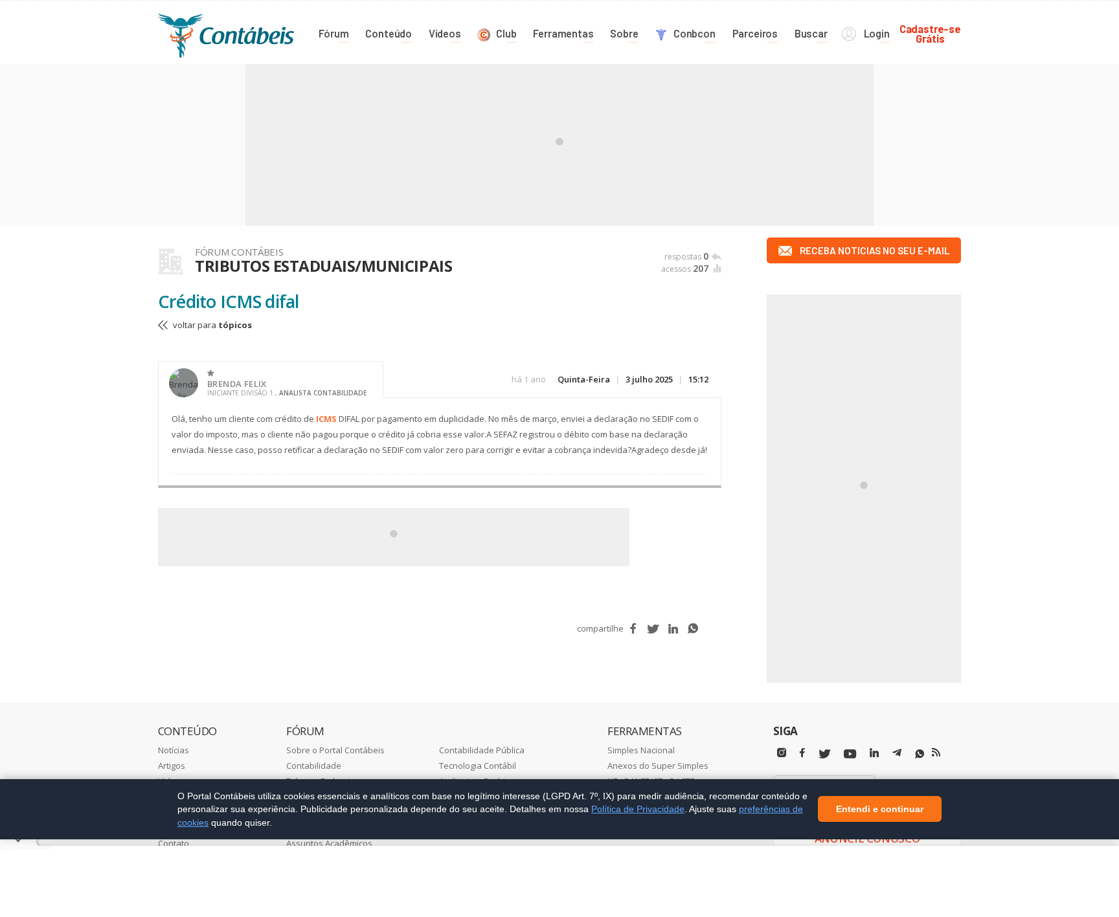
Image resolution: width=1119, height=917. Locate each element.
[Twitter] (824, 754)
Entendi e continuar (879, 809)
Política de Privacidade (637, 809)
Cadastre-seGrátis (930, 33)
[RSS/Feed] (936, 752)
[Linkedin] (874, 753)
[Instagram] (781, 753)
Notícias (173, 750)
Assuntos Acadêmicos (329, 843)
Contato (173, 843)
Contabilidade (313, 765)
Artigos (171, 765)
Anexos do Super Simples (657, 765)
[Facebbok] (802, 753)
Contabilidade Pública (482, 750)
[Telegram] (896, 754)
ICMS (326, 419)
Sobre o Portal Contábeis (335, 750)
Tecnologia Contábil (477, 765)
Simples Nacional (641, 750)
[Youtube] (850, 754)
